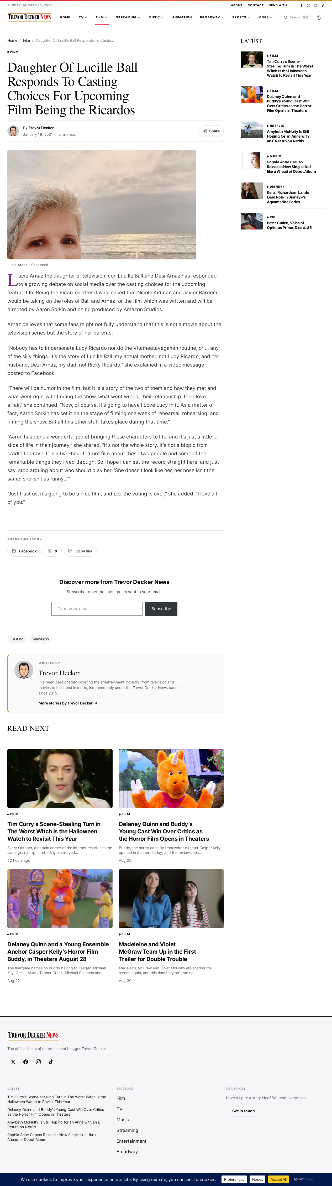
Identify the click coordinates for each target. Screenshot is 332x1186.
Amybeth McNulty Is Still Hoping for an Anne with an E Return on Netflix (288, 136)
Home (65, 17)
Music (154, 17)
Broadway (210, 17)
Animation (182, 17)
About (237, 5)
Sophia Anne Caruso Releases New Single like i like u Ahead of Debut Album (291, 167)
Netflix (277, 126)
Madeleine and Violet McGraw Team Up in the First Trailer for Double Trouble (157, 951)
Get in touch (243, 1111)
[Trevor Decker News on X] (308, 5)
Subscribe (161, 608)
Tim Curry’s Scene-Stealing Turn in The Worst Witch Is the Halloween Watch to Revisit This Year (54, 831)
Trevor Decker (41, 128)
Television (40, 639)
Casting (17, 639)
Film (100, 17)
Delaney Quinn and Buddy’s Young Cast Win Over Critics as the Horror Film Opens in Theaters (164, 831)
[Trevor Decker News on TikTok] (323, 5)
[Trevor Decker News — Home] (29, 17)
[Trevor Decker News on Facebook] (301, 5)
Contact (256, 5)
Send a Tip (278, 5)
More (263, 17)
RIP (273, 217)
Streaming (126, 17)
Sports (239, 17)
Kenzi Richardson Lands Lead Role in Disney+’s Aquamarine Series (288, 197)
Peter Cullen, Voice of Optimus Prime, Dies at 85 (289, 225)
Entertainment (131, 1141)
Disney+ (277, 187)
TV (81, 17)
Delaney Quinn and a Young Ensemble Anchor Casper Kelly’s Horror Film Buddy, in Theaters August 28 (58, 951)
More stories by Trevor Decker (66, 703)
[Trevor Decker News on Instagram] (316, 5)
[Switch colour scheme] (319, 17)
